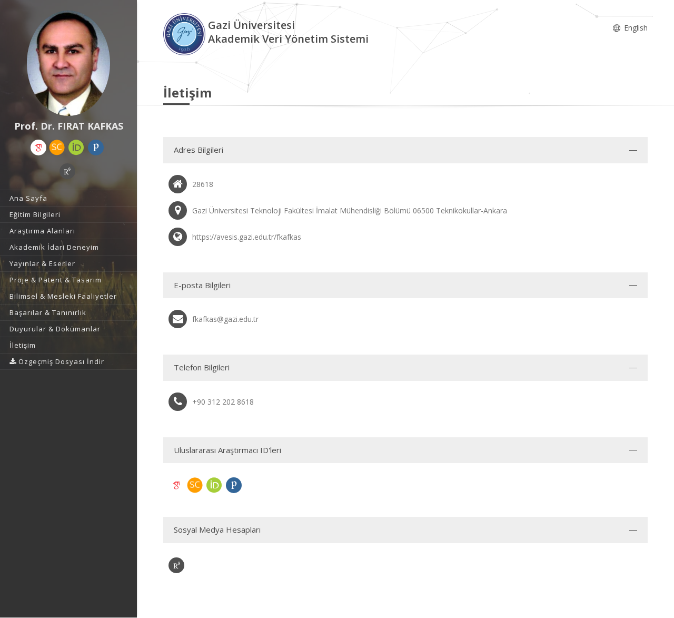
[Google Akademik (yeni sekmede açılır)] (38, 147)
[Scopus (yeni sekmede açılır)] (57, 147)
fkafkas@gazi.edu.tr (225, 319)
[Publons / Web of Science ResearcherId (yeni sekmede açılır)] (96, 147)
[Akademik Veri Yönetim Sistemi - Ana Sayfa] (185, 33)
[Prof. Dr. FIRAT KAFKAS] (68, 63)
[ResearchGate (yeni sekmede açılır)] (67, 171)
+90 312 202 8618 (223, 402)
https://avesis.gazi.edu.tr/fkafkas (246, 237)
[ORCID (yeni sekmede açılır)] (76, 147)
